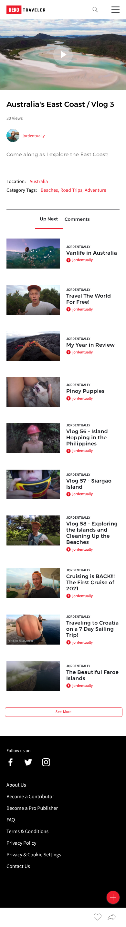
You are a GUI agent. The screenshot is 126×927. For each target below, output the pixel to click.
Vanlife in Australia (91, 253)
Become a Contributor (30, 796)
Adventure (95, 190)
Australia (38, 181)
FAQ (10, 820)
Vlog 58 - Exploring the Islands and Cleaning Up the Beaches (92, 533)
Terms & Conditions (27, 831)
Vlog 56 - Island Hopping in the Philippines (87, 438)
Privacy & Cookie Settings (33, 854)
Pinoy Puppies (85, 391)
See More (63, 712)
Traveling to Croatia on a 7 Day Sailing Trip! (92, 629)
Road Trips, (72, 190)
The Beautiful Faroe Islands (92, 675)
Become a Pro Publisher (32, 808)
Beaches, (50, 190)
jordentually (34, 135)
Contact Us (18, 866)
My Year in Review (90, 345)
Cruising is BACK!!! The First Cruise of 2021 (90, 583)
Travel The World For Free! (88, 299)
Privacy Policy (21, 843)
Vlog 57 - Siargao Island (88, 484)
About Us (16, 785)
